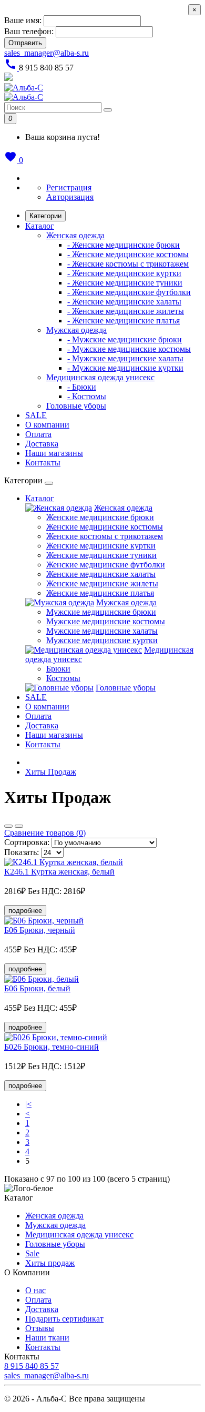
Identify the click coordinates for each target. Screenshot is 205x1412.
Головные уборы (76, 405)
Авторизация (70, 196)
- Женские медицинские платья (123, 320)
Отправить (25, 43)
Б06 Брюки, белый (37, 988)
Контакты (42, 462)
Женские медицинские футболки (105, 564)
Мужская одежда (76, 330)
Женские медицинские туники (101, 555)
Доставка (41, 443)
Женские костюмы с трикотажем (104, 536)
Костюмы (63, 678)
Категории (45, 216)
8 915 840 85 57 (31, 1366)
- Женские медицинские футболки (129, 292)
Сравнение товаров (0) (45, 832)
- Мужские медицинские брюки (124, 339)
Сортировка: (26, 842)
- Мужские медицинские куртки (125, 367)
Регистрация (68, 187)
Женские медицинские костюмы (104, 526)
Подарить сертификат (64, 1318)
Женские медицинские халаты (101, 574)
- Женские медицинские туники (124, 282)
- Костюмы (86, 396)
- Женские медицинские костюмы (128, 254)
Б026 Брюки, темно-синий (51, 1046)
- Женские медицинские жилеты (125, 311)
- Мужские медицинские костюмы (129, 348)
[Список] (8, 826)
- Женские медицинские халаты (124, 301)
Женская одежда (75, 235)
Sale (32, 1253)
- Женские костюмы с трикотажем (128, 263)
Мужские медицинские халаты (102, 630)
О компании (47, 424)
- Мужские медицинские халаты (125, 358)
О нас (35, 1290)
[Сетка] (19, 826)
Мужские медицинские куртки (102, 640)
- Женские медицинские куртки (124, 273)
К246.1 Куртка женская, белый (59, 871)
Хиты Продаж (50, 771)
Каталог (39, 225)
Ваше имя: (23, 20)
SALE (36, 415)
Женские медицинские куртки (101, 545)
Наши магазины (54, 453)
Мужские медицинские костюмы (105, 621)
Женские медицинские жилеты (102, 583)
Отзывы (39, 1328)
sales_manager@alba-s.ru (46, 52)
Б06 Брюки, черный (39, 930)
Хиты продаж (50, 1262)
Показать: (21, 852)
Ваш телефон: (29, 31)
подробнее (25, 911)
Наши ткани (47, 1337)
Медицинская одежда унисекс (100, 377)
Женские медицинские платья (100, 592)
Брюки (58, 668)
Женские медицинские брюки (100, 517)
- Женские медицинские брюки (123, 244)
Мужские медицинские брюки (101, 611)
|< (28, 1104)
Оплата (38, 434)
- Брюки (81, 386)
